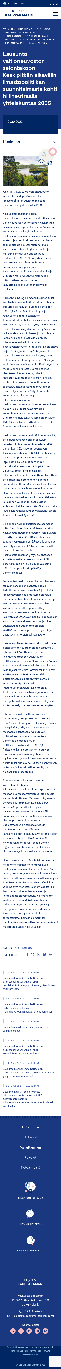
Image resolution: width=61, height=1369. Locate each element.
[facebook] (27, 955)
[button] (53, 3)
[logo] (19, 13)
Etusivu (8, 29)
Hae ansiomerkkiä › (30, 1250)
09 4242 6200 (33, 1311)
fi (9, 3)
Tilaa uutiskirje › (30, 1197)
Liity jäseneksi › (30, 1224)
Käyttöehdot (36, 1350)
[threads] (51, 955)
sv (22, 3)
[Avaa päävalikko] (55, 13)
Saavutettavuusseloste (18, 1347)
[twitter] (32, 955)
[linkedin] (38, 955)
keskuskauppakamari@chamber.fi (33, 1315)
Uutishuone (24, 29)
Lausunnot (43, 29)
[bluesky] (44, 955)
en (15, 3)
